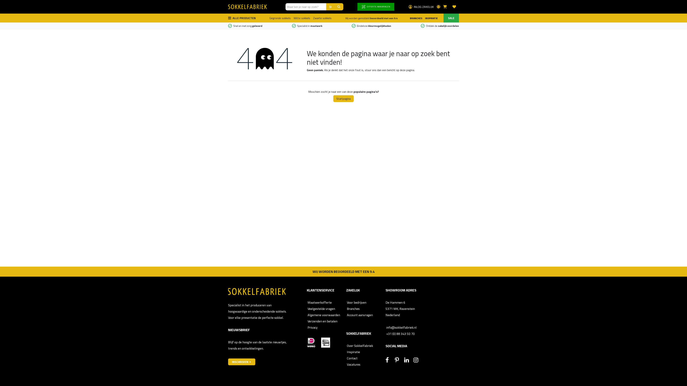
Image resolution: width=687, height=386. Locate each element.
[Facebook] (390, 360)
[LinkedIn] (408, 360)
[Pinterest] (399, 360)
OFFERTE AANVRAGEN (378, 6)
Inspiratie (353, 352)
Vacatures (353, 364)
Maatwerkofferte (320, 302)
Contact (351, 358)
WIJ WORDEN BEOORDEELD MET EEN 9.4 (344, 271)
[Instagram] (417, 360)
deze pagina (407, 70)
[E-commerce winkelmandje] (446, 7)
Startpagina (343, 98)
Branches (353, 308)
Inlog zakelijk (424, 7)
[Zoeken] (339, 6)
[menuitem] (280, 18)
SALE (451, 18)
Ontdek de (442, 26)
